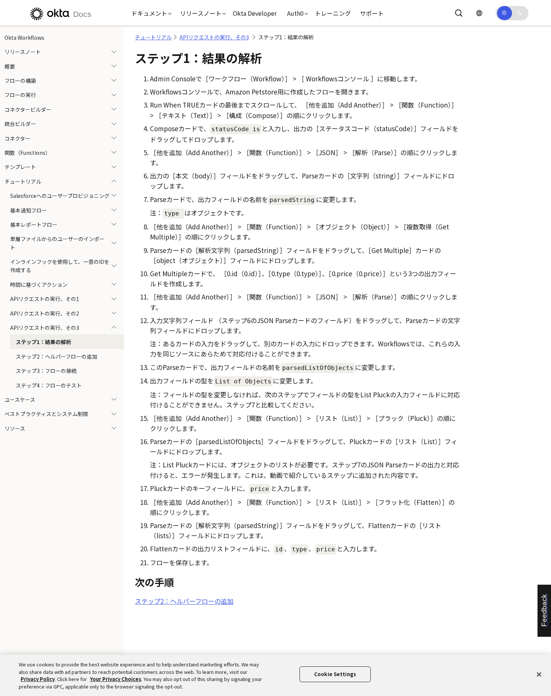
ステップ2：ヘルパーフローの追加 (56, 356)
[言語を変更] (479, 13)
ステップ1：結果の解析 (43, 342)
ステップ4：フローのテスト (49, 385)
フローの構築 (20, 80)
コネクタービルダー (27, 109)
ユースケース (19, 399)
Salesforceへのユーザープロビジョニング (59, 195)
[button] (149, 13)
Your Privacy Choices (115, 679)
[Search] (459, 13)
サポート (372, 13)
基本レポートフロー (33, 224)
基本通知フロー (28, 210)
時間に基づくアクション (38, 284)
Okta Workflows (24, 37)
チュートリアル (22, 181)
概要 (9, 66)
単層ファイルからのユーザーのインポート (57, 243)
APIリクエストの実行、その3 (44, 327)
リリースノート (22, 51)
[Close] (539, 674)
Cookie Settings (335, 674)
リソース (14, 428)
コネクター (17, 138)
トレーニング (333, 13)
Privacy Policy (38, 679)
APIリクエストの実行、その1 (44, 298)
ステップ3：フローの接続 (46, 370)
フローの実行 (20, 95)
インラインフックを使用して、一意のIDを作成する (59, 266)
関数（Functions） (27, 152)
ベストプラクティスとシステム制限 (46, 414)
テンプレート (20, 167)
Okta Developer (255, 13)
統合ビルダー (20, 123)
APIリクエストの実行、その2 (44, 313)
